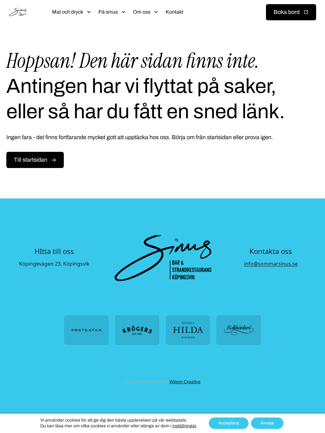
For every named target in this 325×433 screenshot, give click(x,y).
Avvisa (267, 423)
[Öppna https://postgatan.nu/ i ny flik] (86, 330)
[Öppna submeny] (89, 12)
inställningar (184, 425)
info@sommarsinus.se (271, 263)
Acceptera (228, 423)
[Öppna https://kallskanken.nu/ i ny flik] (238, 330)
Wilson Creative (185, 381)
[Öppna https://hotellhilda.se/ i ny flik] (187, 330)
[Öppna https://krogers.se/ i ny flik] (137, 330)
